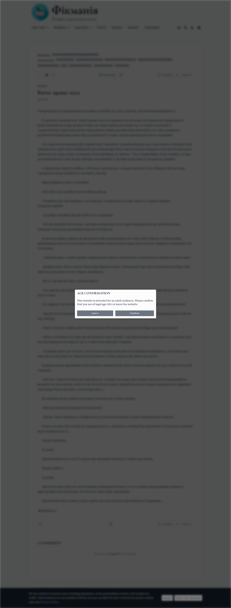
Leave (95, 313)
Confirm (134, 313)
